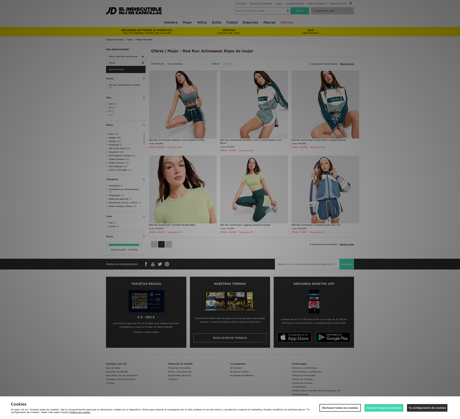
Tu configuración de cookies (427, 407)
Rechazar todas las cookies (340, 407)
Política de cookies (80, 412)
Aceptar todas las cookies (384, 407)
